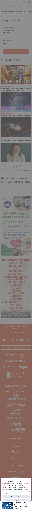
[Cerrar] (31, 501)
